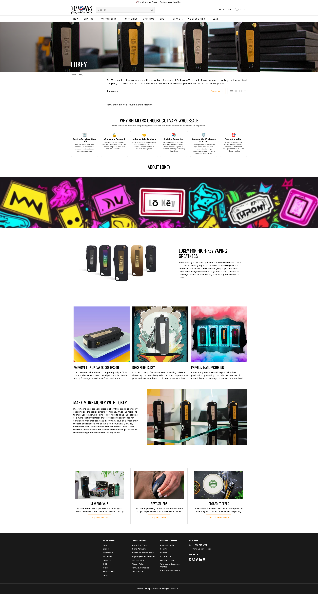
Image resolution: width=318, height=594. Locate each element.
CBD (162, 18)
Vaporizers (109, 18)
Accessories (197, 18)
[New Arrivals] (99, 485)
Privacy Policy (138, 564)
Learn (216, 18)
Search (163, 552)
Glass (177, 18)
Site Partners (138, 571)
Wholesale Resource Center (170, 565)
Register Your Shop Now (170, 2)
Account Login (167, 545)
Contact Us (165, 556)
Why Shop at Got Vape (143, 552)
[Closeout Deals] (218, 485)
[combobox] (125, 10)
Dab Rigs (149, 18)
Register (164, 549)
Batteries (131, 18)
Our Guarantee (167, 560)
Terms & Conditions (141, 567)
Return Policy (138, 560)
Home (73, 74)
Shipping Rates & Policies (143, 556)
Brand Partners (139, 549)
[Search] (152, 10)
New (76, 18)
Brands (89, 18)
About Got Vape (139, 545)
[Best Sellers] (159, 485)
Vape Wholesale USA (170, 570)
